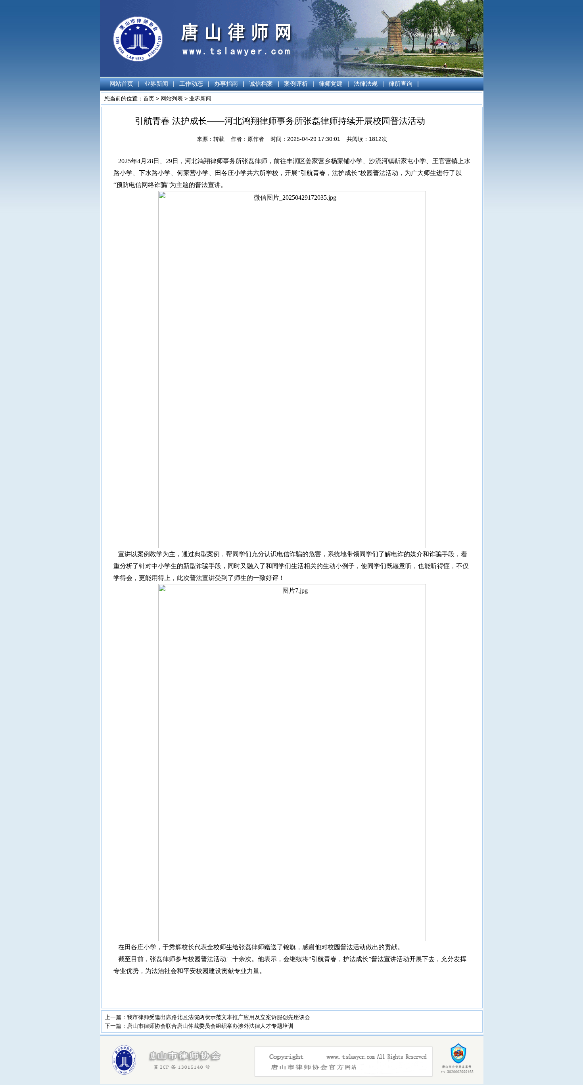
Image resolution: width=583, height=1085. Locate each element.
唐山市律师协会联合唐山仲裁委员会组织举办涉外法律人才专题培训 (210, 1026)
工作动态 (191, 83)
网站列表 (172, 98)
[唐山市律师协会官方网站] (172, 74)
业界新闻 (156, 83)
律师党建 (331, 83)
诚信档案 (261, 83)
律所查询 (400, 83)
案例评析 (296, 83)
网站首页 (121, 83)
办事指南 (226, 83)
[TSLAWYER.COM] (296, 1081)
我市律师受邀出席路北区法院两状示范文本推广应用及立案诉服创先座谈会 (218, 1017)
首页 (148, 98)
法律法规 (366, 83)
